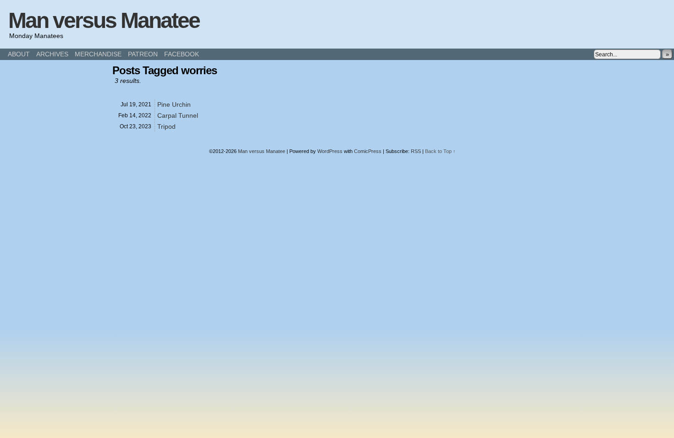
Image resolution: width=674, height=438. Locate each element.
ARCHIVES (52, 54)
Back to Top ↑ (440, 151)
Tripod (166, 126)
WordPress (330, 151)
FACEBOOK (181, 54)
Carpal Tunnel (177, 115)
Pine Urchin (174, 104)
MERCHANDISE (98, 54)
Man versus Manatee (103, 20)
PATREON (143, 54)
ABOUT (19, 54)
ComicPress (367, 151)
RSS (416, 151)
